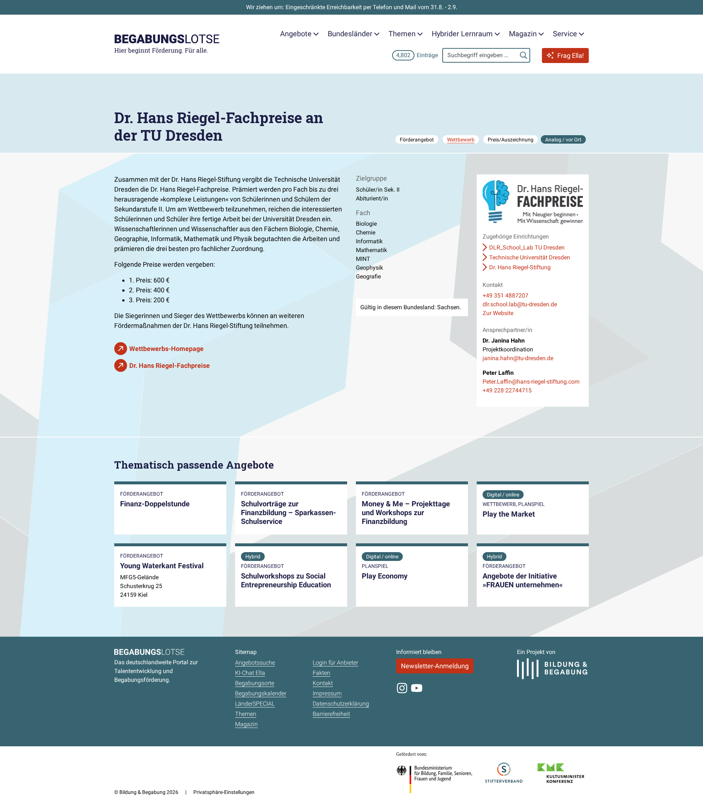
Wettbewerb (461, 140)
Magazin (246, 724)
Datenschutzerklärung (341, 703)
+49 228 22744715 (507, 390)
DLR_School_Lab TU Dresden (527, 247)
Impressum (327, 693)
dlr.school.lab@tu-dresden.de (520, 304)
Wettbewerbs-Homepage (166, 348)
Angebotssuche (255, 662)
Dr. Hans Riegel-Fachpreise (169, 365)
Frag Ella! (570, 55)
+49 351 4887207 (505, 295)
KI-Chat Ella (250, 672)
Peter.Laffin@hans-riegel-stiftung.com (531, 381)
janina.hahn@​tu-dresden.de (518, 358)
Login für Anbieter (335, 662)
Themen (245, 713)
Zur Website (498, 313)
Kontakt (323, 683)
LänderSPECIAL (255, 703)
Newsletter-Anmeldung (435, 666)
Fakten (321, 672)
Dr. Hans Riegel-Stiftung (520, 267)
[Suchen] (523, 55)
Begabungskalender (260, 693)
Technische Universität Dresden (529, 257)
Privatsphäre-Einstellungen (223, 792)
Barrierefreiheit (331, 713)
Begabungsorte (254, 683)
